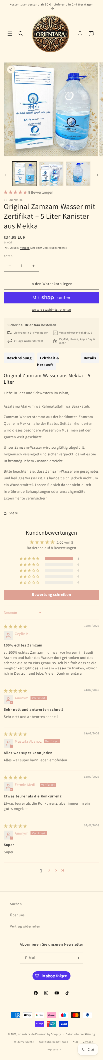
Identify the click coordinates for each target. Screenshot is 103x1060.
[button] (10, 33)
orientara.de (26, 1034)
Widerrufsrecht (24, 1042)
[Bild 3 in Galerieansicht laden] (78, 173)
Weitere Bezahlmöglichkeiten (51, 309)
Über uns (17, 915)
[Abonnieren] (77, 958)
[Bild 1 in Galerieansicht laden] (24, 173)
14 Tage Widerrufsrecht (28, 341)
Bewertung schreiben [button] (51, 594)
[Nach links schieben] (5, 174)
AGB (75, 1042)
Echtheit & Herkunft (48, 361)
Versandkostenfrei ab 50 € (75, 332)
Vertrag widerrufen (25, 926)
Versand (25, 247)
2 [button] (49, 870)
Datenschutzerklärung (80, 1034)
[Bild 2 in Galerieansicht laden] (51, 173)
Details (90, 357)
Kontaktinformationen (53, 1042)
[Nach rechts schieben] (97, 174)
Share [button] (13, 513)
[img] (15, 626)
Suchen (16, 904)
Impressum (53, 1049)
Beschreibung (19, 357)
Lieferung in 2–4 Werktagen (31, 332)
